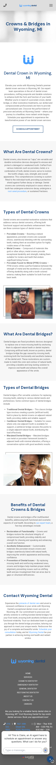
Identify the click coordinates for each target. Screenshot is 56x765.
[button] (51, 5)
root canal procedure (17, 191)
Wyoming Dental (36, 632)
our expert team (43, 523)
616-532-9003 (8, 727)
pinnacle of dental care (29, 603)
